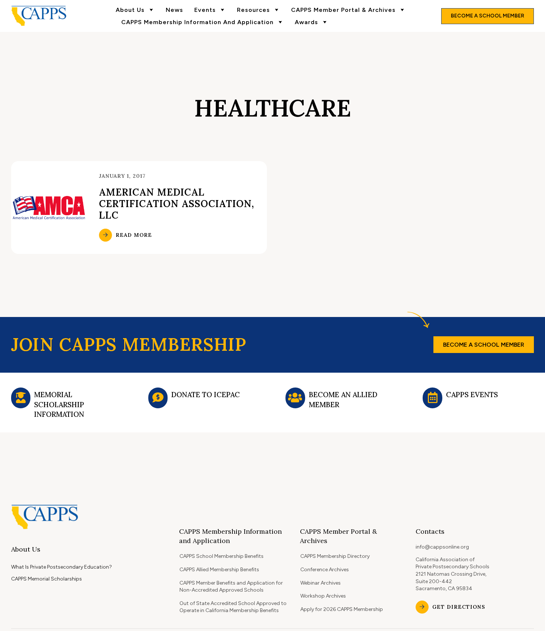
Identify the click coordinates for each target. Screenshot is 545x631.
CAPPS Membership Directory (335, 556)
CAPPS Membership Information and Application (197, 22)
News (174, 9)
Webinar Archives (320, 583)
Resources (253, 9)
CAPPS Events (472, 394)
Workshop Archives (323, 596)
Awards (306, 22)
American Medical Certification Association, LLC (176, 203)
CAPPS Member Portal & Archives (343, 9)
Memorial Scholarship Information (59, 404)
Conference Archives (324, 569)
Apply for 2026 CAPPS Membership (341, 609)
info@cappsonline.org (442, 547)
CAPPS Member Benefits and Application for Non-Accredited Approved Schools (231, 587)
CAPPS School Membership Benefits (221, 556)
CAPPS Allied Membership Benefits (219, 569)
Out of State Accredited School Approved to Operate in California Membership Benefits (233, 607)
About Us (130, 9)
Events (205, 9)
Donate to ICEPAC (205, 394)
